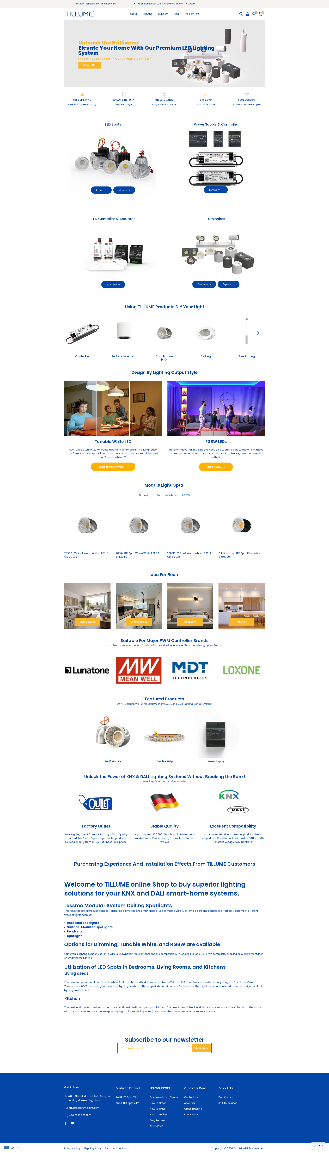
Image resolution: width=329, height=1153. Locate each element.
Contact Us (191, 1097)
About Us (89, 65)
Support (163, 14)
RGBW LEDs (216, 441)
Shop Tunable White (111, 467)
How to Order (158, 1103)
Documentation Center (164, 1097)
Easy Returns (157, 1120)
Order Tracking (193, 1108)
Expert (99, 190)
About (133, 14)
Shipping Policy (92, 1148)
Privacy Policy (72, 1148)
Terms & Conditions (117, 1148)
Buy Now (214, 190)
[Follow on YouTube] (72, 1123)
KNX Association (227, 1103)
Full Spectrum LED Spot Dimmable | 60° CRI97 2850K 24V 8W (255, 553)
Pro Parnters (192, 14)
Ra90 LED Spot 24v (127, 1097)
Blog (176, 14)
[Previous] (71, 333)
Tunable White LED (113, 441)
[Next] (258, 333)
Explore (227, 284)
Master (123, 190)
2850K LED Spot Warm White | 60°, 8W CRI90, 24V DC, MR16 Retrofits (106, 553)
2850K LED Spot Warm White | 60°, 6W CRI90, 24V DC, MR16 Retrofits (157, 553)
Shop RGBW (214, 467)
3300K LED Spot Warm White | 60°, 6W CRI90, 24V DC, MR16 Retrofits (208, 553)
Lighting (147, 14)
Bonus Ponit (191, 1114)
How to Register (159, 1114)
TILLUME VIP (156, 1126)
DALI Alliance (225, 1097)
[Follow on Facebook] (65, 1123)
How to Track (158, 1108)
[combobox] (11, 1147)
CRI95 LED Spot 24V (127, 1103)
